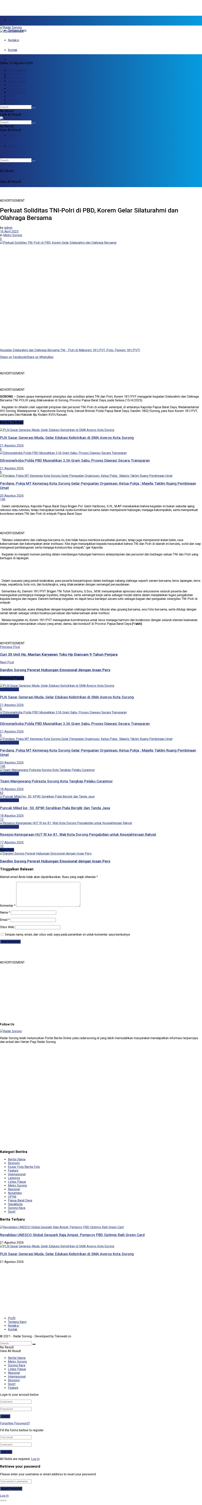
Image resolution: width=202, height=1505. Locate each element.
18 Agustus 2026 (12, 789)
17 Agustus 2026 (12, 842)
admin (8, 228)
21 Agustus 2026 (12, 445)
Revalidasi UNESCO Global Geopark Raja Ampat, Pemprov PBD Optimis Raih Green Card (72, 1235)
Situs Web (7, 927)
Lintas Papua (17, 81)
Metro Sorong (17, 74)
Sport (11, 135)
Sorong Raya (16, 77)
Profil (11, 20)
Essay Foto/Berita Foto (24, 1167)
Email (5, 920)
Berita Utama (16, 60)
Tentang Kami (17, 1322)
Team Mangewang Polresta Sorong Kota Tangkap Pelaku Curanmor (56, 781)
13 (2, 819)
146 (2, 499)
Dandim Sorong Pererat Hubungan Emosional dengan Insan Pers (55, 861)
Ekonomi (14, 124)
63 (2, 793)
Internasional (17, 89)
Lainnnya (14, 1178)
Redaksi (13, 40)
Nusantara (15, 1193)
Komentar (7, 905)
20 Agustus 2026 (12, 495)
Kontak (12, 50)
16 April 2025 (9, 231)
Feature (13, 100)
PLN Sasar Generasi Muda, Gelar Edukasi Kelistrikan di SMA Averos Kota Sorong (67, 438)
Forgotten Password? (15, 1423)
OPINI (12, 1197)
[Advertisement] (46, 6)
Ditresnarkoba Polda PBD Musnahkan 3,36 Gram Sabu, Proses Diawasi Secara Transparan (75, 460)
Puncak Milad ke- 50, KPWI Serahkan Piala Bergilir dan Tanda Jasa (55, 808)
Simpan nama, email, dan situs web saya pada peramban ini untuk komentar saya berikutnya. (67, 934)
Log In (35, 1459)
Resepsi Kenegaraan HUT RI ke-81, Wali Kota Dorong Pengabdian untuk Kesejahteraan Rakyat (78, 834)
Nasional (14, 103)
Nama (5, 912)
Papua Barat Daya (20, 1200)
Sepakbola (15, 1204)
